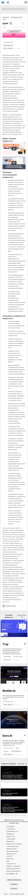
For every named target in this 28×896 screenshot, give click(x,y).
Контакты (14, 888)
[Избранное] (25, 2)
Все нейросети (10, 873)
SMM (7, 861)
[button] (8, 2)
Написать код (10, 858)
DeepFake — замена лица (13, 866)
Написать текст (10, 836)
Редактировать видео (12, 851)
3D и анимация (10, 826)
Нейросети (6, 17)
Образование (10, 841)
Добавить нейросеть (14, 880)
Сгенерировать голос (12, 831)
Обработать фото (11, 853)
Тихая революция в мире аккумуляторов (10, 794)
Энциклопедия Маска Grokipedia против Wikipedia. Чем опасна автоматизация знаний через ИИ (12, 776)
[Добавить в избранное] (23, 23)
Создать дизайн (10, 839)
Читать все (21, 763)
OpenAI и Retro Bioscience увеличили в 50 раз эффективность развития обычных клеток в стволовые (13, 809)
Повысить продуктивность (13, 871)
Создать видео (10, 829)
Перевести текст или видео (14, 843)
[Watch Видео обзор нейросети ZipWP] (14, 149)
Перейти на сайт (11, 606)
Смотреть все (21, 615)
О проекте (14, 884)
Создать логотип (11, 863)
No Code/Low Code (16, 17)
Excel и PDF (9, 856)
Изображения (10, 834)
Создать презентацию (12, 846)
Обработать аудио (11, 848)
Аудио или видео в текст (13, 868)
